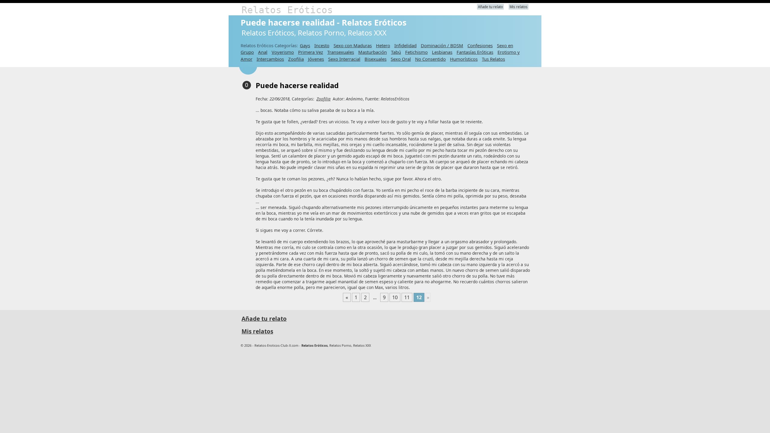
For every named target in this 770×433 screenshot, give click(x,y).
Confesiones (480, 45)
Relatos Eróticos (287, 10)
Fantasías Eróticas (475, 52)
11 (407, 297)
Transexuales (340, 52)
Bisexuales (376, 59)
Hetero (383, 45)
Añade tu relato (490, 7)
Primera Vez (310, 52)
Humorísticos (464, 59)
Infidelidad (405, 45)
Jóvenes (316, 59)
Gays (305, 45)
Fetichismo (416, 52)
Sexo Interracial (344, 59)
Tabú (396, 52)
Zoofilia (296, 59)
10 (395, 297)
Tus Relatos (493, 59)
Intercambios (270, 59)
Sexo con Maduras (353, 45)
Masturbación (372, 52)
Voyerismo (283, 52)
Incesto (321, 45)
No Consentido (430, 59)
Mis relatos (519, 7)
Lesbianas (442, 52)
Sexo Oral (401, 59)
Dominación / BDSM (442, 45)
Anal (262, 52)
